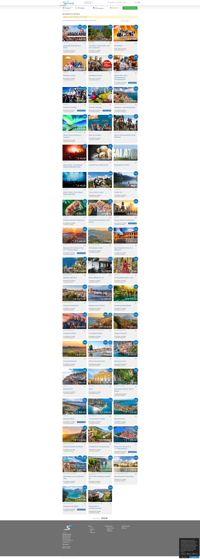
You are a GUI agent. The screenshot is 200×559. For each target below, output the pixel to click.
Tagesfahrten (110, 531)
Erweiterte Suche (115, 8)
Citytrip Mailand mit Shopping (124, 220)
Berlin (91, 389)
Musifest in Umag (69, 75)
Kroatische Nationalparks (122, 305)
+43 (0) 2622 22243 (68, 540)
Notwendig (184, 553)
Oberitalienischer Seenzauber (124, 476)
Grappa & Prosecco (120, 333)
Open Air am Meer (95, 135)
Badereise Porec (119, 419)
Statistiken (189, 553)
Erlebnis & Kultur (110, 528)
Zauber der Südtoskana (71, 305)
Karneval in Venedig (69, 107)
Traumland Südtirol (69, 333)
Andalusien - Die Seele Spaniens (124, 107)
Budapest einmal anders (97, 305)
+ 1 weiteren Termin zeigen (132, 82)
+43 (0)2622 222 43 (88, 1)
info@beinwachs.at (88, 3)
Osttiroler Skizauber (95, 107)
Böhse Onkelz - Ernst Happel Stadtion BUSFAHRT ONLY (72, 166)
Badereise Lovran (120, 361)
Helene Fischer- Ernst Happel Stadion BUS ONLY (73, 193)
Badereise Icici (68, 389)
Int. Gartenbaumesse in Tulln (123, 278)
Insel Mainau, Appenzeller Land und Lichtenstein (99, 47)
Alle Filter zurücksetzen (65, 10)
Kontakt (91, 528)
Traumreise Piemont (70, 361)
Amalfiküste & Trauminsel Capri (99, 447)
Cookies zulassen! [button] (184, 557)
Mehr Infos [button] (183, 551)
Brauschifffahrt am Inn (96, 278)
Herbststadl (118, 46)
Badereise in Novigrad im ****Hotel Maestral (122, 448)
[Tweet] (104, 518)
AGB (91, 531)
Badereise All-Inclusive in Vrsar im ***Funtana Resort (73, 249)
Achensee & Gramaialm (71, 506)
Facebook (125, 528)
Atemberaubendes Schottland (73, 447)
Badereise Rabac (68, 419)
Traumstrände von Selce (97, 419)
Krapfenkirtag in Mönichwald (98, 165)
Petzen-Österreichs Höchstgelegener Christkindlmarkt (120, 77)
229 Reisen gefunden (131, 8)
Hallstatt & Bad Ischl (70, 278)
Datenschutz (92, 532)
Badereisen (109, 529)
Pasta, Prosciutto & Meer (97, 361)
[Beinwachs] (66, 3)
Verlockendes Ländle (95, 248)
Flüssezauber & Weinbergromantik (95, 507)
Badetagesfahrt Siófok (121, 165)
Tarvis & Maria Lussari (96, 192)
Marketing (195, 553)
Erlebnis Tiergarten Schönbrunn (73, 220)
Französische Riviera (95, 333)
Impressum (92, 529)
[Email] (106, 518)
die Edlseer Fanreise (95, 75)
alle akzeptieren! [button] (194, 557)
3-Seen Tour (118, 192)
